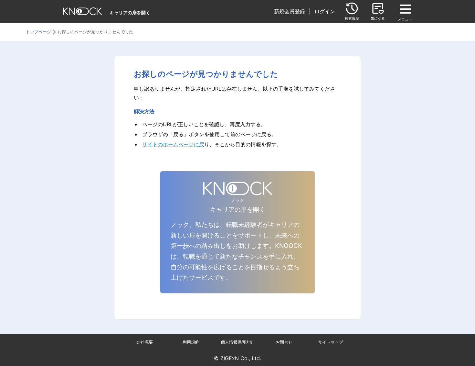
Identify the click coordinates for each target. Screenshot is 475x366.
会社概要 (144, 342)
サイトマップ (330, 342)
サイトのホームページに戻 (173, 144)
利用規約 (191, 342)
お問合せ (284, 342)
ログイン (324, 11)
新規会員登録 (289, 11)
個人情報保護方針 (237, 342)
